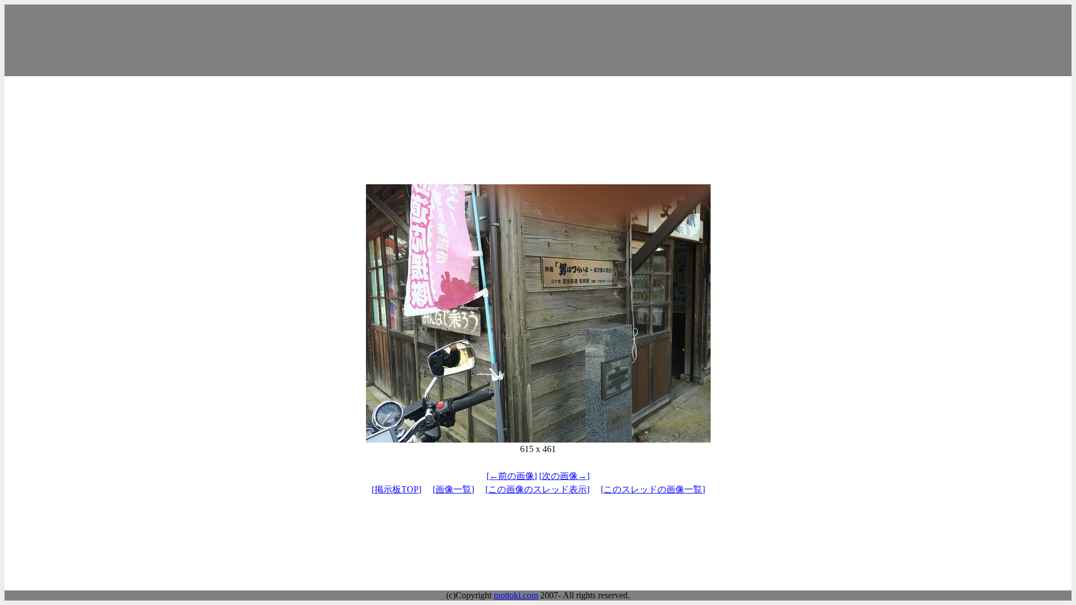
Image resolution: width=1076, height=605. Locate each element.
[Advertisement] (538, 40)
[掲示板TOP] (396, 489)
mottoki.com (516, 595)
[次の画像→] (564, 476)
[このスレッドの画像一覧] (653, 489)
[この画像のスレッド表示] (537, 489)
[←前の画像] (511, 476)
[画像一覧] (453, 489)
